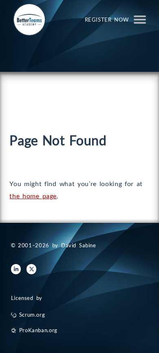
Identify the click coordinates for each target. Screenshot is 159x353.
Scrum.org (32, 314)
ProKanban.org (38, 330)
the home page (33, 196)
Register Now (107, 19)
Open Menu (140, 20)
